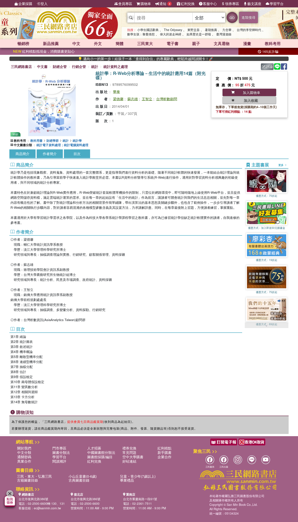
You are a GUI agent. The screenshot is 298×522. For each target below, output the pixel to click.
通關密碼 (24, 456)
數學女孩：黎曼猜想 (141, 34)
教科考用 (273, 43)
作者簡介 (50, 153)
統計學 (77, 140)
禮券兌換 (129, 448)
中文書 (42, 66)
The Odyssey (173, 30)
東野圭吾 (193, 30)
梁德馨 (118, 98)
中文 (76, 43)
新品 (51, 43)
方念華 (226, 30)
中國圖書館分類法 (101, 452)
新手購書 (164, 452)
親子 (196, 43)
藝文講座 (254, 3)
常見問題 (129, 452)
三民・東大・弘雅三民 (34, 476)
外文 (98, 43)
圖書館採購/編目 (100, 456)
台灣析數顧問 (166, 98)
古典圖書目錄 (79, 480)
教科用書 (36, 140)
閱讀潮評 (59, 461)
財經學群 (52, 140)
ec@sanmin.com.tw (47, 508)
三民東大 (145, 43)
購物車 (145, 3)
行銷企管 (79, 66)
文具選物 (221, 43)
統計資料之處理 (115, 66)
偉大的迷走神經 (170, 34)
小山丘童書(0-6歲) (83, 476)
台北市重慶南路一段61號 (140, 499)
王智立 (147, 98)
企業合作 (164, 456)
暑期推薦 (211, 30)
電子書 (172, 43)
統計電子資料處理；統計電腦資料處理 (62, 145)
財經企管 (60, 66)
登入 (44, 3)
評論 (269, 66)
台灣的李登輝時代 (249, 30)
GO (232, 17)
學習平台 (277, 3)
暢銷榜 (23, 43)
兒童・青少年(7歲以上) (138, 476)
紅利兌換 (188, 3)
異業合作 (24, 461)
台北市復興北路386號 (33, 499)
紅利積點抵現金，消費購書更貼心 (44, 51)
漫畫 (247, 43)
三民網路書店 (21, 66)
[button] (266, 326)
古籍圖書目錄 (27, 480)
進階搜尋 (248, 17)
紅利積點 (164, 448)
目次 (77, 153)
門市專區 (59, 448)
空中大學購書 (132, 456)
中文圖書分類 (23, 145)
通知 (164, 3)
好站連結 (129, 461)
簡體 (119, 43)
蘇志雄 (132, 98)
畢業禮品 (127, 480)
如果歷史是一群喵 (199, 34)
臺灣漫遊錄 (223, 34)
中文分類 (24, 452)
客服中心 (210, 3)
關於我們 (24, 448)
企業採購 (25, 3)
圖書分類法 (61, 452)
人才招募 (94, 448)
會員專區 (125, 3)
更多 (281, 165)
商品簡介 (22, 153)
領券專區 (232, 3)
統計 (94, 66)
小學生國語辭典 (148, 30)
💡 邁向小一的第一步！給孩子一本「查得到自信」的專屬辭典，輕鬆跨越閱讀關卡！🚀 (131, 59)
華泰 (116, 91)
